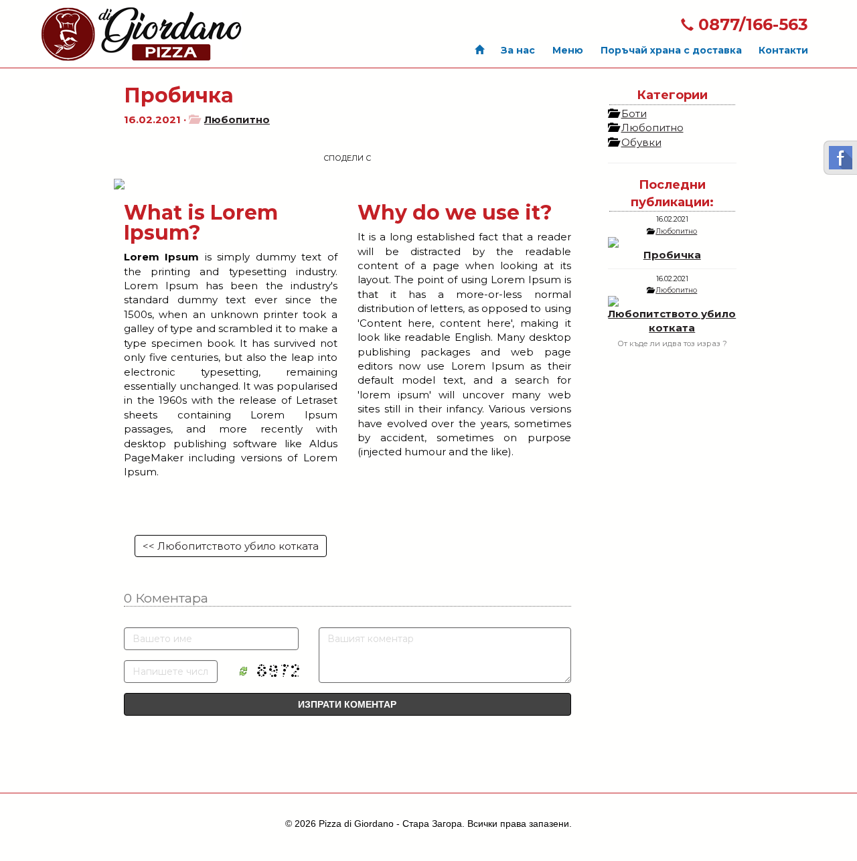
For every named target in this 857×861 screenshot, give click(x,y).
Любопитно (237, 119)
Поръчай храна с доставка (671, 50)
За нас (518, 50)
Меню (567, 50)
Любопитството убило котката (672, 320)
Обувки (641, 142)
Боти (634, 113)
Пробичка (672, 254)
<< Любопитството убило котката (231, 546)
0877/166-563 (751, 24)
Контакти (783, 50)
